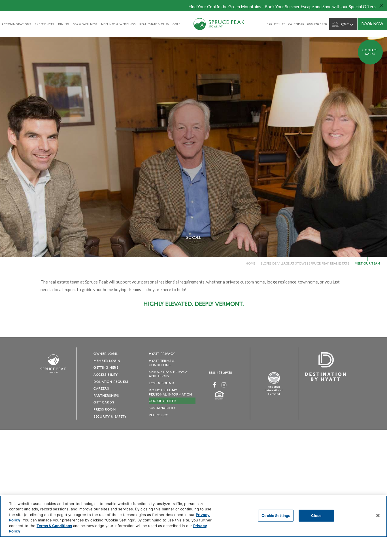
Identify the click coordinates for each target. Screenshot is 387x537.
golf (176, 24)
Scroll (193, 237)
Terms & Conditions (54, 525)
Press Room (104, 409)
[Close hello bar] (381, 5)
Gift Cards (103, 402)
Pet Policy (158, 415)
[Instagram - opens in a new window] (224, 385)
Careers (101, 388)
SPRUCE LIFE (276, 24)
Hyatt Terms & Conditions (162, 362)
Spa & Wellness (85, 24)
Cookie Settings (275, 515)
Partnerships (106, 395)
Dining (63, 24)
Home (250, 263)
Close (316, 515)
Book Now (372, 24)
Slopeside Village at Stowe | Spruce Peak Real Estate (305, 263)
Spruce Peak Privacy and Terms (168, 374)
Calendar (296, 24)
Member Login (106, 360)
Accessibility (105, 374)
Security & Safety (109, 416)
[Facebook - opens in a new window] (214, 385)
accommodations (16, 24)
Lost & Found (161, 383)
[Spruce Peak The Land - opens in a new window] (274, 383)
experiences (44, 24)
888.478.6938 (220, 372)
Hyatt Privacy (162, 353)
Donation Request (111, 381)
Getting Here (105, 367)
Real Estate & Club (154, 24)
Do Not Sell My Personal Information (170, 392)
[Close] (378, 515)
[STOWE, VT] (53, 375)
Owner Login (106, 353)
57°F (345, 24)
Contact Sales (370, 52)
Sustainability (162, 408)
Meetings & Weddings (118, 24)
